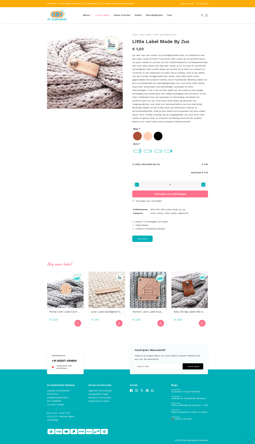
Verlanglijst (202, 3)
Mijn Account (187, 3)
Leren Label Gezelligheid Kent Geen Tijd (112, 311)
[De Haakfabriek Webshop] (57, 15)
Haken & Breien (122, 15)
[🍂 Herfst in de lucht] (189, 418)
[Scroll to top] (250, 439)
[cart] (206, 15)
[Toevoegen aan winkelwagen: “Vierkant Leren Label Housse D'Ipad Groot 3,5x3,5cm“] (160, 323)
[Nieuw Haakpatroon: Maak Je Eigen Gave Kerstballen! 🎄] (189, 411)
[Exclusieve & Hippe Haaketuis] (189, 391)
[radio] (137, 136)
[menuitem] (187, 3)
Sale (169, 15)
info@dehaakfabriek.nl (58, 397)
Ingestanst (183, 213)
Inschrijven (193, 366)
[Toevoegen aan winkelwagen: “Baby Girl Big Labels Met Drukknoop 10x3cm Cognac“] (202, 323)
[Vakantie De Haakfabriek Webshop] (189, 398)
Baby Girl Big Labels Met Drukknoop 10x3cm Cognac (202, 311)
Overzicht (142, 239)
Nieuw (86, 15)
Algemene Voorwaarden (100, 390)
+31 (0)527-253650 (64, 360)
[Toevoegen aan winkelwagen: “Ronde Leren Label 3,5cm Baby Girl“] (78, 323)
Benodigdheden (154, 15)
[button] (202, 15)
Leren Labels (102, 15)
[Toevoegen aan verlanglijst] (80, 275)
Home (135, 34)
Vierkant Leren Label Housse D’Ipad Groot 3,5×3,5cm (161, 311)
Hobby (138, 15)
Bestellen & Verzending (99, 397)
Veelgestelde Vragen (98, 394)
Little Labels (171, 213)
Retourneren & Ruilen (98, 401)
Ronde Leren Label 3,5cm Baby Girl (69, 311)
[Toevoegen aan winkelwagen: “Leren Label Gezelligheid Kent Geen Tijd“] (119, 323)
